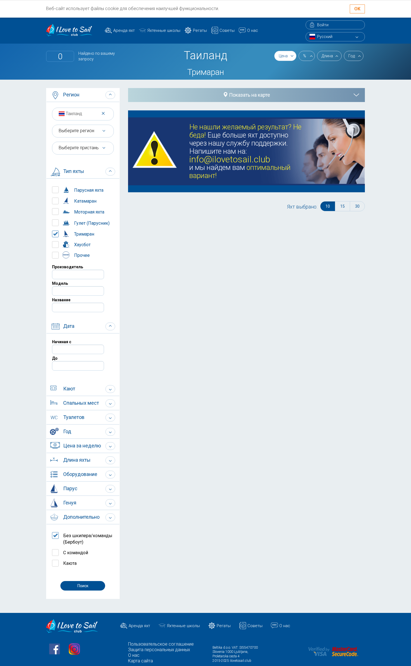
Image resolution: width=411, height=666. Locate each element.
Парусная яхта (88, 190)
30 (357, 206)
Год (351, 56)
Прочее (81, 255)
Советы (227, 30)
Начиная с (61, 342)
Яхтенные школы (163, 30)
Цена (283, 56)
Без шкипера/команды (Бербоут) (87, 539)
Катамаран (84, 201)
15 (342, 206)
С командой (75, 552)
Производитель (67, 267)
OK (357, 8)
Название (61, 300)
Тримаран (83, 234)
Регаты (200, 30)
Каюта (70, 563)
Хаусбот (82, 244)
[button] (82, 95)
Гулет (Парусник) (91, 223)
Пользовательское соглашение (161, 644)
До (55, 358)
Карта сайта (140, 660)
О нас (252, 30)
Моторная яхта (88, 212)
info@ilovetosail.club (229, 159)
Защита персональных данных (159, 649)
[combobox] (82, 114)
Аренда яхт (124, 30)
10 (327, 206)
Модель (60, 283)
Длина (327, 56)
